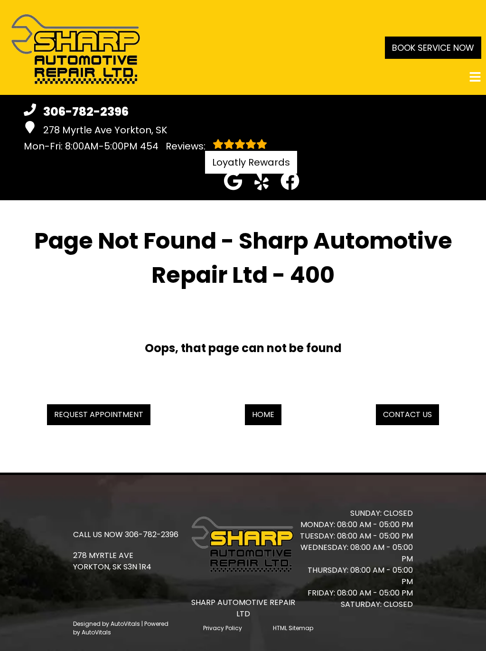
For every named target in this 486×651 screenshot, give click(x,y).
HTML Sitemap (293, 628)
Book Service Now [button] (433, 48)
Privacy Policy (222, 628)
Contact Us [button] (407, 414)
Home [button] (263, 414)
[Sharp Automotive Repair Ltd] (76, 47)
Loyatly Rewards (251, 162)
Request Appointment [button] (98, 414)
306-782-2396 (151, 534)
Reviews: (174, 146)
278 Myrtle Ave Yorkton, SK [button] (105, 130)
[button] (233, 180)
